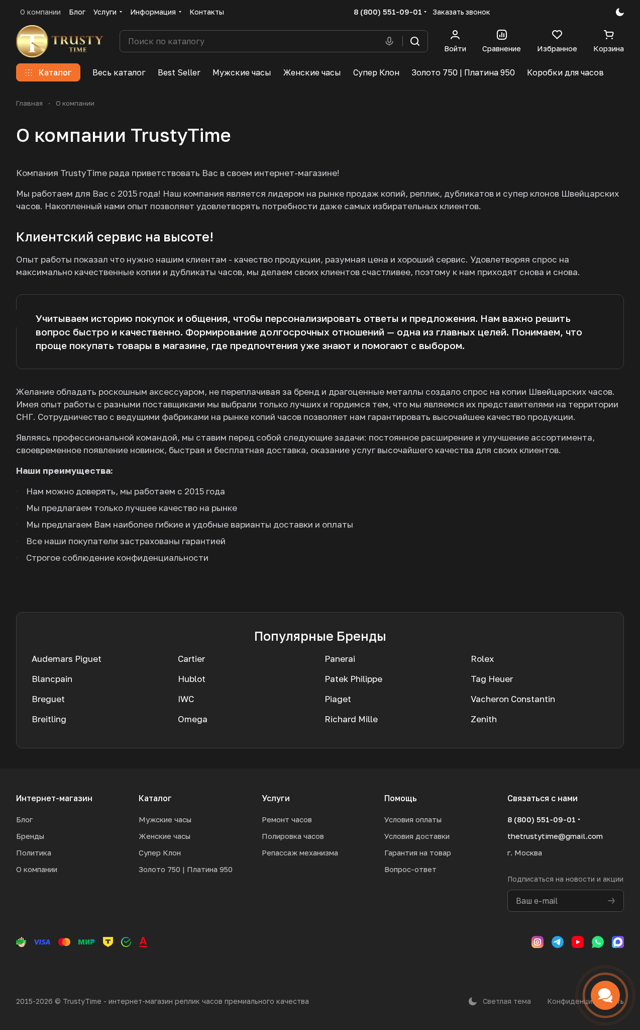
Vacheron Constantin (513, 699)
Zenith (484, 719)
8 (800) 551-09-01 (388, 11)
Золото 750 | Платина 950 (186, 869)
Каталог (155, 798)
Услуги (276, 798)
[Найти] (415, 41)
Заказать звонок (461, 12)
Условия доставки (417, 835)
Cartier (191, 658)
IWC (186, 699)
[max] (618, 942)
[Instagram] (537, 942)
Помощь (400, 798)
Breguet (48, 699)
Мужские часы (165, 819)
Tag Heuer (492, 678)
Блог (24, 819)
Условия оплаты (413, 819)
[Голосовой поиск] (391, 41)
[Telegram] (558, 942)
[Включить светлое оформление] (620, 12)
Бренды (30, 835)
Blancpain (52, 678)
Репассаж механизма (300, 852)
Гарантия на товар (417, 852)
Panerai (340, 658)
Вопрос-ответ (410, 869)
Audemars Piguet (66, 658)
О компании (36, 869)
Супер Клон (160, 852)
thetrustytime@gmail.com (555, 835)
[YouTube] (578, 942)
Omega (192, 719)
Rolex (482, 658)
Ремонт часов (287, 819)
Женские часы (164, 835)
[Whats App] (598, 942)
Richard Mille (351, 719)
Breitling (49, 719)
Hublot (191, 678)
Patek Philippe (353, 678)
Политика (33, 852)
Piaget (338, 699)
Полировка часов (293, 835)
